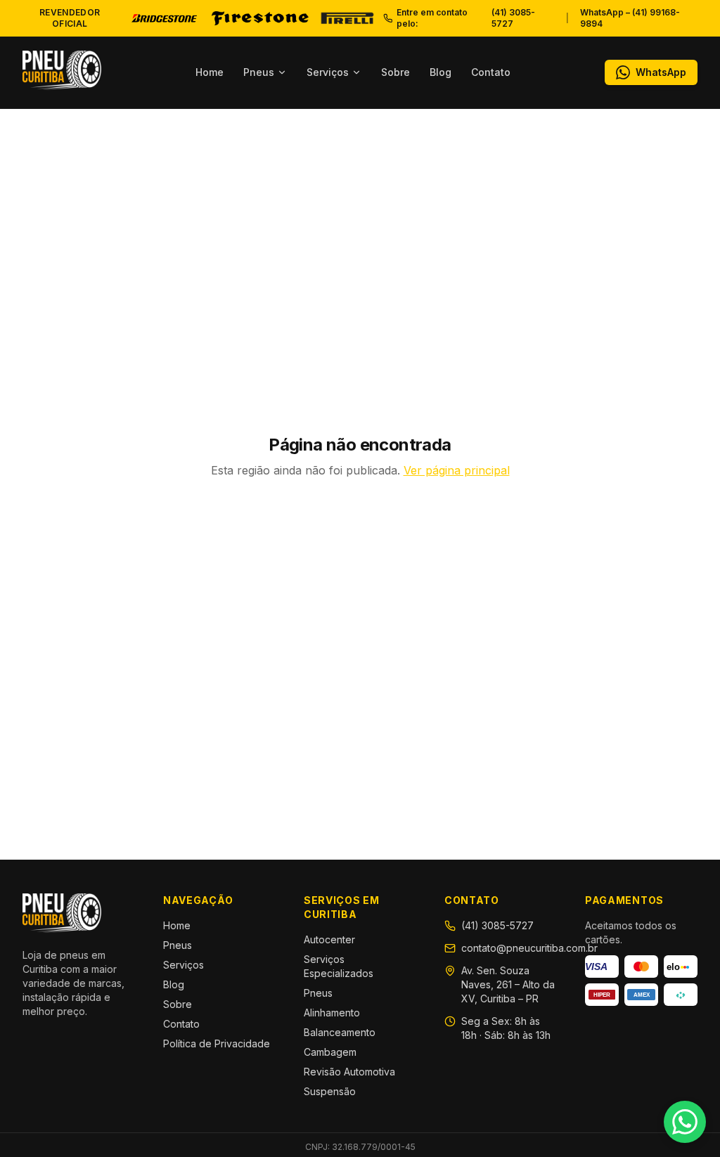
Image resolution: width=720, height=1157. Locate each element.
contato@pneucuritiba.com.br (529, 948)
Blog (440, 72)
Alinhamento (332, 1013)
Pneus (258, 72)
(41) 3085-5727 (497, 925)
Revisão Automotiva (349, 1072)
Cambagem (330, 1052)
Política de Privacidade (216, 1043)
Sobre (395, 72)
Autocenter (329, 939)
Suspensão (330, 1091)
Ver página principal (457, 470)
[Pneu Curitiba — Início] (61, 70)
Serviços (328, 72)
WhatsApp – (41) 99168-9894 (630, 18)
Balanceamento (339, 1032)
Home (209, 72)
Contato (490, 72)
